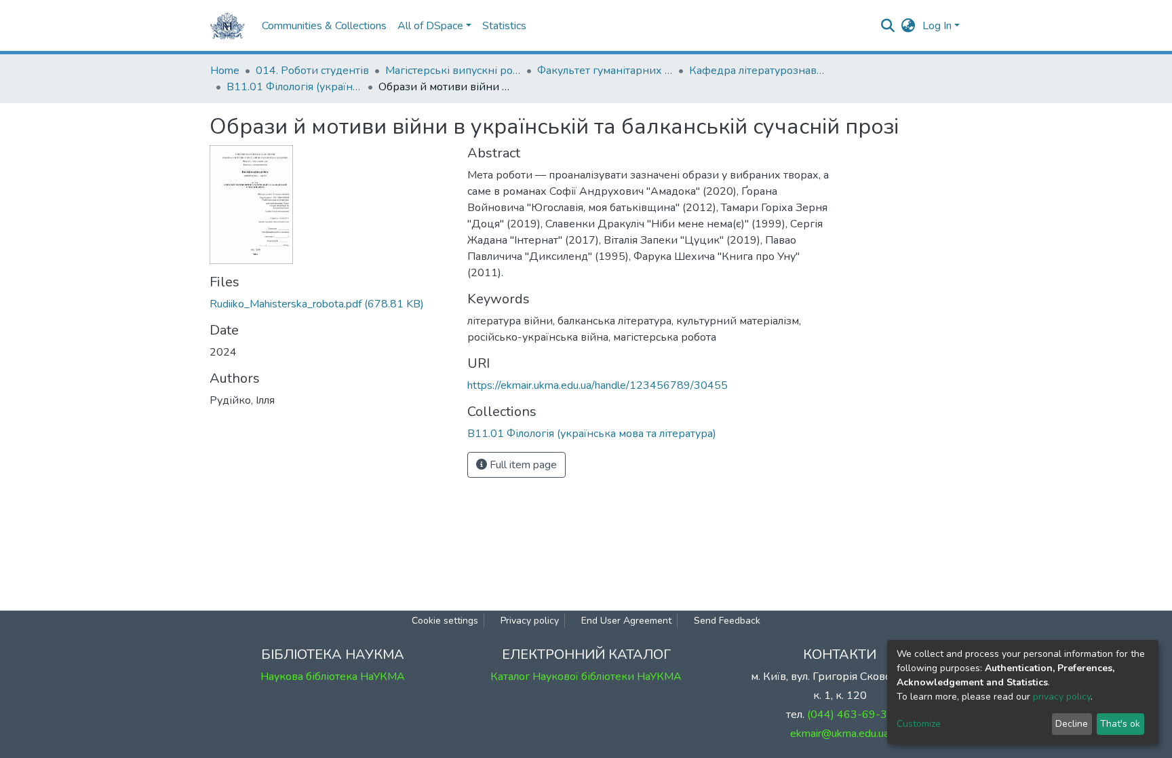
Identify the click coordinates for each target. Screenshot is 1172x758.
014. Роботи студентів (312, 70)
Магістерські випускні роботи (453, 70)
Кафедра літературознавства (757, 70)
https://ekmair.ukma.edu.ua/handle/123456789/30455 (597, 385)
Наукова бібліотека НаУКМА (332, 676)
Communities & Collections (324, 25)
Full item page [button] (522, 464)
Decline (1071, 723)
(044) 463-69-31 (850, 714)
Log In (937, 25)
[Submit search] (888, 26)
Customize (919, 723)
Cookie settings (445, 620)
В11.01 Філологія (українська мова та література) (294, 86)
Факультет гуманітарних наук (605, 70)
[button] (908, 26)
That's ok (1120, 723)
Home (224, 70)
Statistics (504, 25)
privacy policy (1062, 696)
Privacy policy (530, 620)
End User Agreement (626, 620)
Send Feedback (727, 620)
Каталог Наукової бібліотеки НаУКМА (586, 676)
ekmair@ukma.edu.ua (839, 733)
